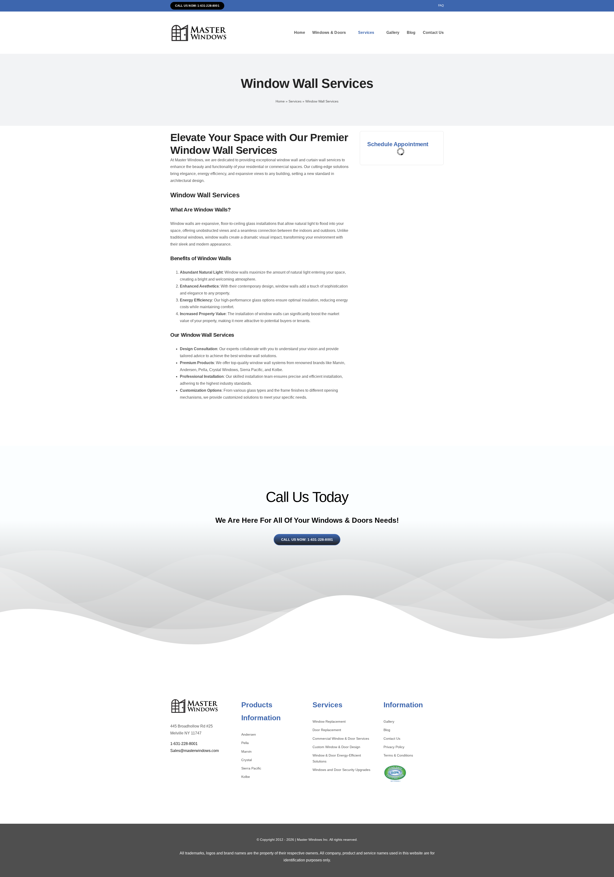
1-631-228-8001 (184, 744)
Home (280, 101)
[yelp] (201, 762)
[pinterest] (186, 762)
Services (295, 101)
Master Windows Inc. (313, 839)
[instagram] (179, 762)
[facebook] (171, 762)
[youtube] (194, 762)
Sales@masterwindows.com (194, 751)
